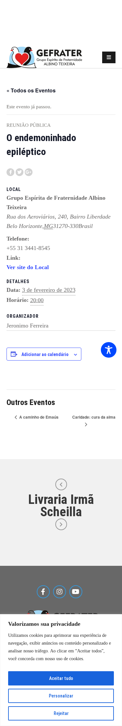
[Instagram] (59, 591)
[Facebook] (43, 591)
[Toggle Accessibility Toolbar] (108, 349)
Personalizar (61, 695)
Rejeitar (61, 713)
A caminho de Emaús (38, 417)
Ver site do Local (28, 267)
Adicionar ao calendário (45, 354)
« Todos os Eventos (31, 90)
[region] (61, 670)
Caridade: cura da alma (93, 417)
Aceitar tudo (61, 678)
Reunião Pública (29, 125)
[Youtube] (75, 591)
